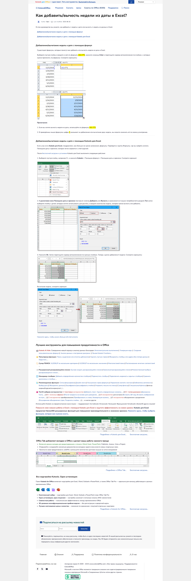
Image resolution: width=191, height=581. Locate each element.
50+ (126, 392)
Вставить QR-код (129, 395)
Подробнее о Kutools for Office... (113, 509)
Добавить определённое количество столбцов (73, 376)
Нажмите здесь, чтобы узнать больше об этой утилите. (57, 337)
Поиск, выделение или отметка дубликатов (73, 357)
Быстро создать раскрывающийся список (86, 370)
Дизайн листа (81, 383)
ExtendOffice (44, 8)
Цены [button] (78, 8)
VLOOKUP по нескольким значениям (93, 363)
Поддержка (79, 554)
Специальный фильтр (137, 385)
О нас (134, 554)
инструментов (78, 392)
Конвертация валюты (101, 397)
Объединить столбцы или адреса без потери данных (128, 357)
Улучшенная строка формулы (98, 383)
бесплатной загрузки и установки (54, 153)
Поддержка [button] (113, 8)
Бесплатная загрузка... (139, 434)
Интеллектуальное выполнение (106, 350)
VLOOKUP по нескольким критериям (64, 363)
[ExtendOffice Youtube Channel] (47, 569)
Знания (60, 554)
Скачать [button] (69, 8)
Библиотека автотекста (142, 383)
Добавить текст (90, 392)
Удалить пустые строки (99, 357)
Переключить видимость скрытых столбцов (125, 376)
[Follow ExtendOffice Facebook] (37, 569)
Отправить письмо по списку (105, 385)
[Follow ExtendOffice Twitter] (42, 569)
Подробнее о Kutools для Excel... (113, 434)
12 (63, 392)
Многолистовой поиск (116, 363)
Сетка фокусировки (67, 383)
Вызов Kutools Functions (101, 353)
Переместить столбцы (100, 376)
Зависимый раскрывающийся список (117, 370)
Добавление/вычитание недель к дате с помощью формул (60, 32)
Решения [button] (59, 8)
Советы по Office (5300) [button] (94, 8)
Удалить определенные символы (109, 392)
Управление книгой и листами (121, 383)
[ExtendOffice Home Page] (131, 2)
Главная (43, 554)
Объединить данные (56, 385)
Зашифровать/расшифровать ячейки (80, 385)
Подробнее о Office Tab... (116, 470)
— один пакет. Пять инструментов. (66, 2)
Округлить (43, 360)
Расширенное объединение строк (51, 400)
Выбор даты (43, 385)
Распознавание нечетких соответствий (140, 363)
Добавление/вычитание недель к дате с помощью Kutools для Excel (63, 37)
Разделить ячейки (72, 400)
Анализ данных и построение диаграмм (75, 353)
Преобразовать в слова (83, 397)
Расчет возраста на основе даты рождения (80, 395)
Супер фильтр (123, 385)
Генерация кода (126, 350)
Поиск (126, 8)
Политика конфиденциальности (108, 554)
